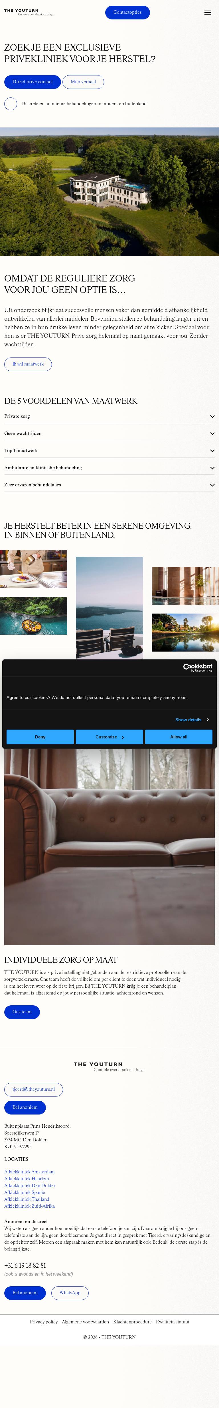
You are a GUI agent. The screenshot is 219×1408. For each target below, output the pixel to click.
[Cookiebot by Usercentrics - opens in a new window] (187, 668)
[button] (208, 12)
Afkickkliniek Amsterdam (29, 1172)
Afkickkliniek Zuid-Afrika (29, 1206)
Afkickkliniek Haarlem (26, 1179)
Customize (106, 736)
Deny (40, 736)
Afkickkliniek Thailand (26, 1199)
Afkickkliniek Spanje (24, 1193)
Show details (188, 719)
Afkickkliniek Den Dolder (29, 1186)
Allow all (178, 736)
